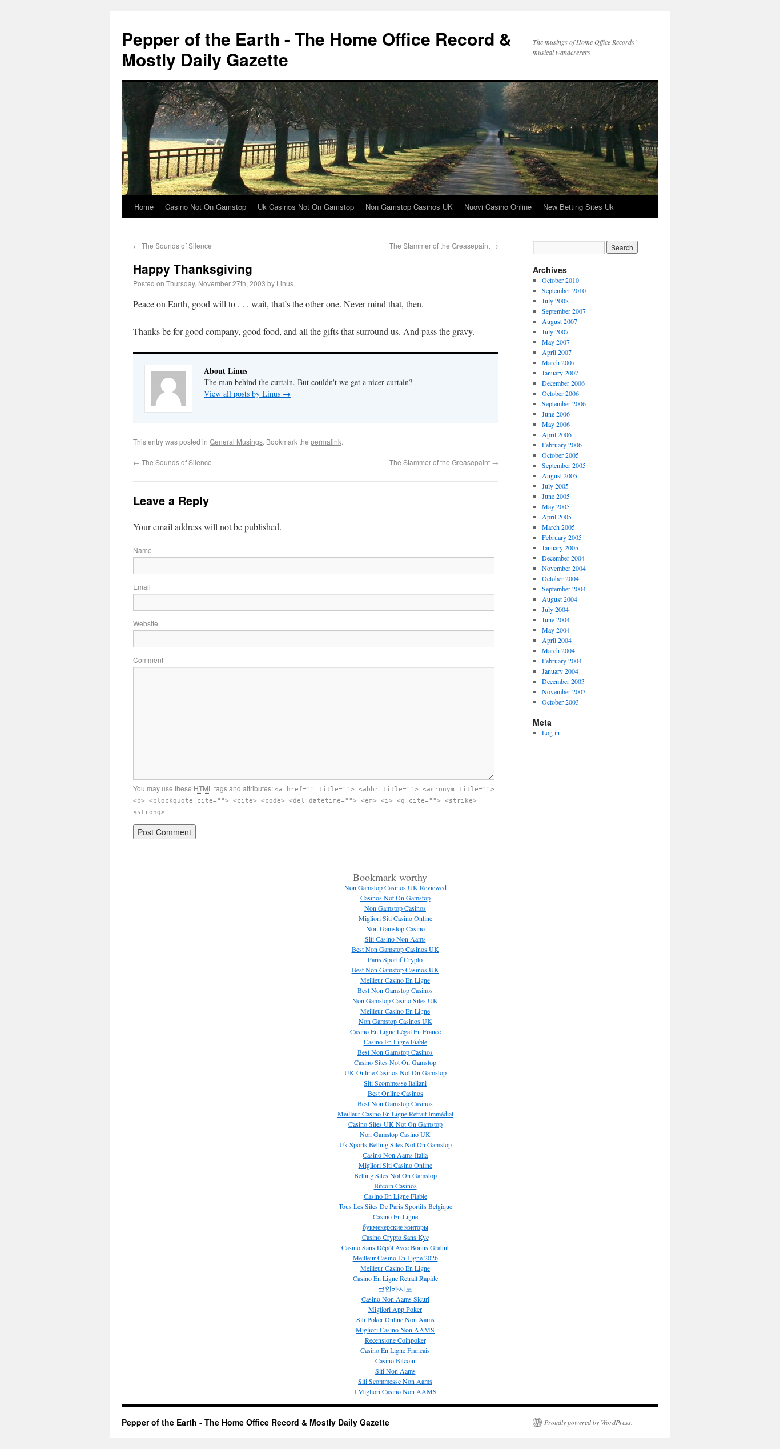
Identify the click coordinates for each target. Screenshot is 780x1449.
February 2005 (562, 537)
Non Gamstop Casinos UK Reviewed (395, 887)
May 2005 (556, 506)
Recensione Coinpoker (395, 1339)
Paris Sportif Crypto (395, 959)
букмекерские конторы (395, 1226)
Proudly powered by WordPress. (588, 1422)
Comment (148, 660)
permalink (326, 441)
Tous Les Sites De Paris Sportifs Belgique (395, 1206)
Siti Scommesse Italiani (395, 1082)
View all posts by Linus (247, 393)
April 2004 (557, 640)
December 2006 (563, 382)
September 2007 (564, 310)
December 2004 (563, 557)
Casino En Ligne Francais (395, 1350)
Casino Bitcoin (395, 1360)
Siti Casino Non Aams (395, 938)
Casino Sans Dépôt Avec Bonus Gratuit (395, 1247)
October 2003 (560, 701)
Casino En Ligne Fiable (395, 1041)
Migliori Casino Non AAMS (395, 1329)
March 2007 (558, 362)
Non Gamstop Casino (395, 928)
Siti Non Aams (395, 1370)
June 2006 (556, 413)
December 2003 (563, 681)
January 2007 (560, 372)
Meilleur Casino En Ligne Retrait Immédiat (395, 1113)
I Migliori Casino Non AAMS (395, 1391)
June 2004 (556, 619)
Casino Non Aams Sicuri (395, 1298)
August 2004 (559, 598)
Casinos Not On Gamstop (395, 897)
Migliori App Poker (395, 1309)
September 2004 (564, 588)
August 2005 (559, 475)
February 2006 (562, 444)
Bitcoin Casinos (395, 1185)
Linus (284, 283)
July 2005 (555, 485)
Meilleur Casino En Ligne (395, 979)
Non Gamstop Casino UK (395, 1134)
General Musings (236, 441)
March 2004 (558, 650)
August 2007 (559, 321)
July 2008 (555, 300)
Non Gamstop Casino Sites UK (395, 1000)
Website (145, 623)
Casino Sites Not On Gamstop (395, 1062)
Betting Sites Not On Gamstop (395, 1175)
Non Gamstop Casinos (395, 907)
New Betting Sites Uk (578, 206)
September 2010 (564, 290)
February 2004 (562, 660)
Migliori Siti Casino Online (395, 918)
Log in (551, 732)
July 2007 (555, 331)
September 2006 (564, 403)
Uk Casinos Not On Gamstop (306, 206)
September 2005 (564, 465)
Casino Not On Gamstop (205, 206)
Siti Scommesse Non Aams (395, 1381)
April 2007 (557, 352)
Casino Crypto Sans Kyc (395, 1237)
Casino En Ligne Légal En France (395, 1031)
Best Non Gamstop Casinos (395, 990)
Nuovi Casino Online (498, 206)
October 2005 (560, 454)
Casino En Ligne (395, 1216)
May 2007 (556, 341)
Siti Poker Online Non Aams (395, 1319)
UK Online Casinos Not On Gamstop (395, 1072)
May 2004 (556, 629)
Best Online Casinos (395, 1093)
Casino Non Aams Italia (395, 1154)
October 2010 (560, 280)
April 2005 (557, 516)
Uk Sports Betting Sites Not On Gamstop (395, 1144)
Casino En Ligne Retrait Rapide (395, 1278)
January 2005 (560, 547)
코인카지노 (395, 1288)
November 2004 (564, 568)
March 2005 (558, 526)
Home (144, 206)
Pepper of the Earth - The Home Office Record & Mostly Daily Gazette (317, 48)
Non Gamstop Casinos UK (409, 206)
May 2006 (556, 424)
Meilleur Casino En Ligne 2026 (395, 1257)
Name (142, 550)
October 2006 (560, 393)
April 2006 (557, 434)
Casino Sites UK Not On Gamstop (395, 1123)
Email (142, 586)
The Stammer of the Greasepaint (443, 245)
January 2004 (560, 670)
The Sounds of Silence (172, 245)
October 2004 (560, 578)
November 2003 (564, 691)
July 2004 (555, 609)
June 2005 (556, 496)
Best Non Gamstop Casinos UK (395, 949)
